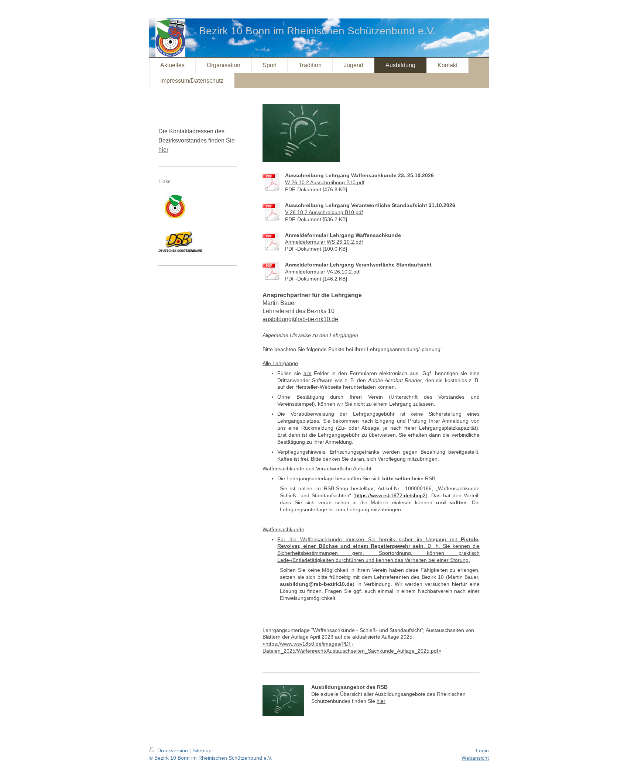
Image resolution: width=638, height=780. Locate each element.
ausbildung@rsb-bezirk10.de (300, 319)
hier (381, 701)
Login (482, 750)
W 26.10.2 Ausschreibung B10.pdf (324, 182)
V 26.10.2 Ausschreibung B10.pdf (324, 212)
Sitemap (202, 750)
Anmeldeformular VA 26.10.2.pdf (323, 272)
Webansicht (475, 758)
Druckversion (172, 750)
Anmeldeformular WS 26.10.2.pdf (324, 242)
